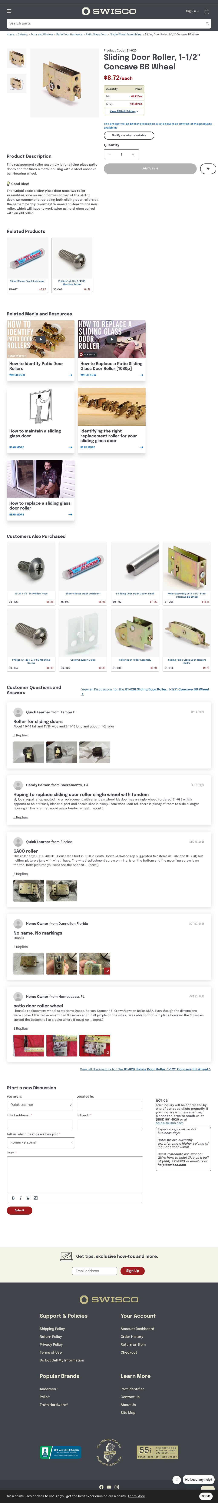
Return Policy (51, 1337)
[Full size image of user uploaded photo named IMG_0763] (61, 752)
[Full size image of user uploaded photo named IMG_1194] (94, 963)
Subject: (83, 1115)
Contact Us (130, 1397)
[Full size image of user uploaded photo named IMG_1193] (61, 963)
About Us (128, 1405)
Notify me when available (129, 135)
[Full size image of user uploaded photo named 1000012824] (94, 1045)
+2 (107, 971)
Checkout (129, 1352)
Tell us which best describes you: (32, 1134)
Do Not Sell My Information (62, 1360)
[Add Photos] (35, 1198)
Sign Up (132, 1271)
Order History (132, 1337)
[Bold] (13, 1198)
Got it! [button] (206, 1496)
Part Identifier (132, 1389)
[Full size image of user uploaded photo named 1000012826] (28, 1045)
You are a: (14, 1096)
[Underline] (28, 1198)
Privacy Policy (51, 1345)
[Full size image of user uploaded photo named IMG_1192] (28, 963)
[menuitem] (16, 60)
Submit (19, 1210)
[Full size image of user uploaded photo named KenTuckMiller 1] (28, 891)
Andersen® (49, 1389)
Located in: (85, 1096)
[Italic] (20, 1198)
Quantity (111, 145)
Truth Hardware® (54, 1405)
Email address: (18, 1115)
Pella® (45, 1397)
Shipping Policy (52, 1329)
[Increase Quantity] (133, 154)
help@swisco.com (169, 1123)
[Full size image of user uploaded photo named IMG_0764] (94, 752)
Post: (10, 1153)
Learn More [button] (136, 1496)
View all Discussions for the (145, 689)
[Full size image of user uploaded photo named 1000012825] (61, 1045)
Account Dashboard (137, 1329)
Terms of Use (51, 1352)
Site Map (128, 1413)
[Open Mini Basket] (207, 11)
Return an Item (133, 1345)
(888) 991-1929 (173, 1161)
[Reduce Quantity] (110, 154)
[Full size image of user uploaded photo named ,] (28, 752)
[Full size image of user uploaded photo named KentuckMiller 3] (61, 890)
